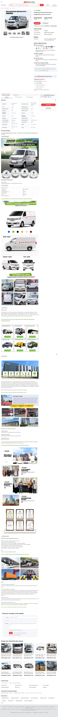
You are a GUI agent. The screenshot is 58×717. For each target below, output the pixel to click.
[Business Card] (55, 100)
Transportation (6, 8)
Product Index (52, 706)
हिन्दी (50, 709)
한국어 (45, 709)
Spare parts (17, 687)
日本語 (48, 709)
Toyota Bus (4, 700)
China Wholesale (27, 706)
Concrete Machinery (32, 687)
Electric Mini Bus (51, 698)
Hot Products (5, 706)
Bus (10, 8)
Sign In (35, 89)
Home (2, 8)
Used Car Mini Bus (19, 700)
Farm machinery (46, 685)
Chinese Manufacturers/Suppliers (19, 706)
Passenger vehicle (18, 685)
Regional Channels (46, 706)
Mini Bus (13, 8)
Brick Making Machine (5, 687)
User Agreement (35, 712)
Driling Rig (44, 687)
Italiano (30, 709)
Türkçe (23, 710)
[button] (35, 97)
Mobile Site (27, 707)
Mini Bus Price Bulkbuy (28, 700)
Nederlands (37, 709)
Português (16, 709)
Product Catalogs (17, 682)
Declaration (40, 712)
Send (11, 632)
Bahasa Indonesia (33, 710)
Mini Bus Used (10, 700)
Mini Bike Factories (5, 698)
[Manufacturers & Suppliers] (29, 2)
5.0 (45, 96)
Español (12, 709)
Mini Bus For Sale (43, 698)
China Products (10, 706)
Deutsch (33, 709)
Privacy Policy (46, 712)
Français (20, 709)
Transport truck (4, 685)
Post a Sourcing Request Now (15, 634)
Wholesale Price (34, 706)
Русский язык (25, 709)
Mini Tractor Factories (15, 698)
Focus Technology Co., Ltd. (21, 712)
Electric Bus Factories (25, 698)
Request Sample (54, 25)
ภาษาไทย (54, 709)
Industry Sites (40, 706)
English (9, 709)
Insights (31, 707)
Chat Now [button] (46, 23)
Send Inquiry (37, 23)
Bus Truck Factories (34, 698)
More (2, 702)
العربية (41, 709)
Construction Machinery (33, 685)
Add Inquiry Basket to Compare (17, 37)
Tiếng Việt (27, 710)
